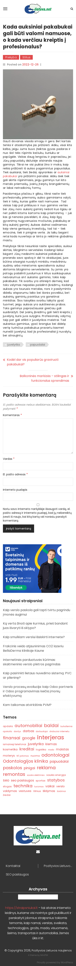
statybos (56, 780)
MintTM (44, 955)
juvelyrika (13, 345)
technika (23, 786)
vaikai (50, 786)
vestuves (25, 791)
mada (51, 749)
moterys (9, 756)
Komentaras (12, 415)
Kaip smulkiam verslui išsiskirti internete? (34, 637)
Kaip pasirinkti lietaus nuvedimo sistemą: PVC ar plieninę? (37, 675)
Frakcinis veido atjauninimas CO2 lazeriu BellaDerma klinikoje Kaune (33, 648)
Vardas (9, 459)
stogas (7, 786)
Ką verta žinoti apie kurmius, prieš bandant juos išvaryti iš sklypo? (35, 625)
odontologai (55, 755)
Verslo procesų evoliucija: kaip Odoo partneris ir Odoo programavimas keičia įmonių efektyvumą (38, 691)
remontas (14, 774)
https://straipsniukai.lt (21, 908)
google (28, 738)
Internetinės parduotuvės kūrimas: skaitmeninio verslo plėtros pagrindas (31, 662)
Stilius (26, 57)
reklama (46, 767)
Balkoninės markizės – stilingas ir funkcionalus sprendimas (44, 378)
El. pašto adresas (15, 474)
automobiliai (28, 726)
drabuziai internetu (59, 731)
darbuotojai (42, 731)
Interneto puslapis (15, 490)
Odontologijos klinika (25, 761)
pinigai (29, 768)
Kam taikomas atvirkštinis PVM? (27, 705)
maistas (62, 749)
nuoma (35, 755)
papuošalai (37, 345)
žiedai (7, 795)
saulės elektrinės (36, 775)
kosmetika (10, 749)
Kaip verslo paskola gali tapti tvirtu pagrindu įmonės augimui (36, 612)
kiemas (51, 744)
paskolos (12, 768)
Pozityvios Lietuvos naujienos (58, 866)
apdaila (8, 726)
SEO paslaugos (17, 874)
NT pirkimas (23, 755)
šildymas (49, 791)
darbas (28, 731)
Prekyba (11, 57)
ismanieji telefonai (14, 744)
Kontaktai (13, 866)
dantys (17, 731)
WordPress (67, 962)
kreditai (26, 749)
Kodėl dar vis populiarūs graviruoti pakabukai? (32, 362)
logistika (41, 749)
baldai (51, 725)
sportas (40, 780)
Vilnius (37, 791)
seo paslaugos (22, 780)
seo (6, 780)
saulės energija (56, 775)
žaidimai (61, 791)
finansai (11, 738)
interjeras (50, 737)
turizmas (39, 786)
